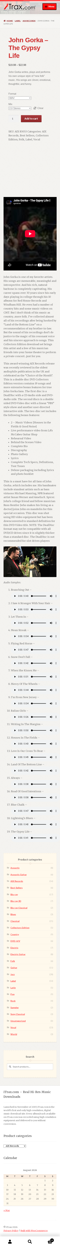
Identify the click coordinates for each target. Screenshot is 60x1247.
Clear (40, 108)
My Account (10, 1242)
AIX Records (29, 21)
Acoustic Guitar (18, 874)
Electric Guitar (18, 954)
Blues (13, 914)
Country (14, 934)
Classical (15, 921)
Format (12, 93)
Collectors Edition (19, 927)
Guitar (13, 967)
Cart (46, 1239)
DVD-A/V (15, 941)
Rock (13, 1000)
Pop (12, 994)
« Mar (7, 1210)
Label (18, 21)
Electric (14, 947)
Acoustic (15, 867)
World (13, 1034)
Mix (10, 104)
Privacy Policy (11, 1230)
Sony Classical (17, 1014)
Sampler (14, 1007)
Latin (13, 987)
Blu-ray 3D (15, 901)
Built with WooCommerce (34, 1230)
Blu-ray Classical (18, 907)
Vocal (36, 139)
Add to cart (31, 118)
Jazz (12, 974)
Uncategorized (18, 1021)
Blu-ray (14, 894)
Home (10, 21)
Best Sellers (27, 135)
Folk (21, 139)
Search (30, 1242)
